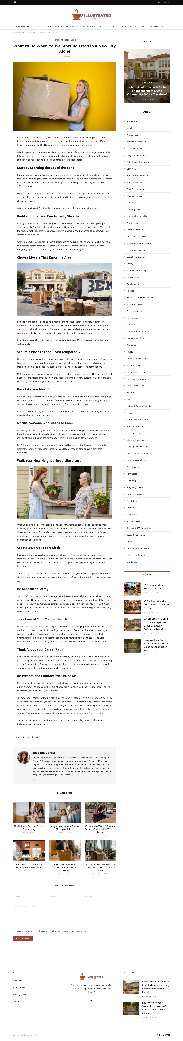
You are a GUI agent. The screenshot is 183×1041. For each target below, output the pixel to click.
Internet (130, 412)
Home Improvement (136, 378)
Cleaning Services (135, 209)
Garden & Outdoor (135, 338)
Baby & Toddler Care (136, 155)
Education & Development (60, 26)
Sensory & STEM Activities (139, 528)
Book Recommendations (138, 175)
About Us (17, 980)
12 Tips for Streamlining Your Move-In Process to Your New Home (100, 867)
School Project (133, 521)
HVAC (129, 399)
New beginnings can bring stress (33, 626)
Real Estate (147, 82)
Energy (130, 263)
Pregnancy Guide (135, 487)
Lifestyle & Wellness (28, 26)
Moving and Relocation (65, 40)
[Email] (6, 166)
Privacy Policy (19, 994)
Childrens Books (134, 196)
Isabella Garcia (44, 753)
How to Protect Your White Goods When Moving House (29, 866)
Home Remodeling (135, 385)
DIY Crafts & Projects (136, 236)
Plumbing (131, 480)
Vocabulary (132, 562)
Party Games (133, 467)
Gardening (132, 345)
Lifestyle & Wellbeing (136, 440)
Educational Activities (136, 250)
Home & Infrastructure (93, 26)
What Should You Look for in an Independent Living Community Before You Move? (147, 91)
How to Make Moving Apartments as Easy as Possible (64, 867)
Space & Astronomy (136, 534)
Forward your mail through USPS (33, 430)
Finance (130, 290)
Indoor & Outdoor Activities (139, 406)
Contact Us (18, 1001)
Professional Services (124, 26)
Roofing (130, 507)
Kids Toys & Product (136, 426)
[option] (147, 76)
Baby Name (132, 168)
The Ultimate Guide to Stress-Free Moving (29, 828)
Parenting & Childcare (137, 460)
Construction (133, 223)
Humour (131, 392)
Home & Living (134, 365)
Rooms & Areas (134, 514)
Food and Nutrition (135, 304)
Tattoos (130, 541)
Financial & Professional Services (142, 297)
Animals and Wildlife (136, 141)
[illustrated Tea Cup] (91, 14)
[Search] (159, 3)
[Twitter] (6, 153)
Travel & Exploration (136, 555)
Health (130, 351)
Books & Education (135, 182)
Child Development (135, 189)
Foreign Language (135, 311)
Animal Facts (133, 134)
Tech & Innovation (153, 26)
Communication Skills (137, 216)
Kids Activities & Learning (138, 419)
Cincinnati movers (26, 325)
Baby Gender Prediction (138, 162)
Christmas (131, 202)
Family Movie (133, 284)
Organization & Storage (137, 453)
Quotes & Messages (136, 494)
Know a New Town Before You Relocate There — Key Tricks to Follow (100, 829)
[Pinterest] (6, 160)
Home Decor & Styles (136, 372)
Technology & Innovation (138, 548)
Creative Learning (135, 229)
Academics (132, 121)
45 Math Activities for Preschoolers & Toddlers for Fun (156, 604)
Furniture (131, 324)
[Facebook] (6, 146)
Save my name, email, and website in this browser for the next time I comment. (51, 931)
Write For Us (19, 987)
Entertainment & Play (136, 270)
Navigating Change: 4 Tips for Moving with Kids (65, 828)
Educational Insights (136, 256)
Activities (131, 128)
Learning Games (134, 433)
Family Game (133, 277)
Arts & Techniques (135, 148)
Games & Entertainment (138, 331)
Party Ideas (132, 473)
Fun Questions (133, 318)
